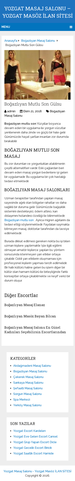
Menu (5, 27)
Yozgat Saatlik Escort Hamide (33, 453)
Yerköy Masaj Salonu (27, 405)
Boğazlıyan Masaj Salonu (30, 371)
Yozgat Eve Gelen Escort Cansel (35, 436)
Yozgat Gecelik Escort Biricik (32, 448)
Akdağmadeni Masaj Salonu (32, 365)
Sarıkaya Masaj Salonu (28, 382)
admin (11, 111)
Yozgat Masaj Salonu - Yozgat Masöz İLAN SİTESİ (37, 471)
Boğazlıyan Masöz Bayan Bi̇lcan (30, 316)
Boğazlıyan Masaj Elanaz (24, 305)
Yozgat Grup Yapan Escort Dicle (35, 442)
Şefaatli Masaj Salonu (28, 388)
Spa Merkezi (21, 399)
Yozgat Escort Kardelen (29, 431)
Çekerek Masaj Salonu (28, 377)
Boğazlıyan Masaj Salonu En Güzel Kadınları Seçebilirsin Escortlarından (35, 329)
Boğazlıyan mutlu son (19, 220)
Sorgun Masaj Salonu (27, 394)
